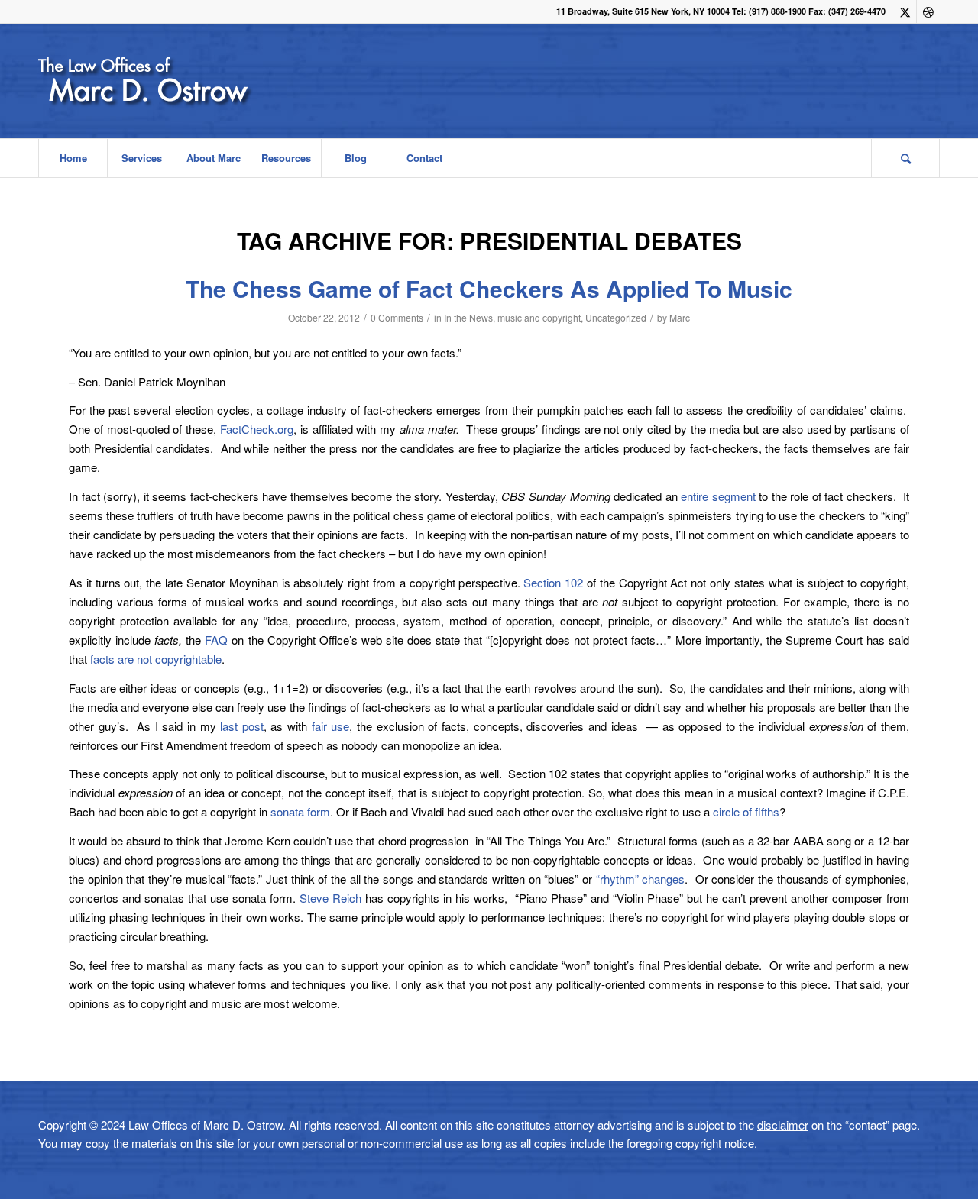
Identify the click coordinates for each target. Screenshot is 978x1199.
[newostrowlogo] (186, 81)
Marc (679, 317)
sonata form (300, 811)
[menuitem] (72, 158)
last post (242, 726)
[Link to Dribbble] (928, 11)
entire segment (718, 496)
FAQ (214, 640)
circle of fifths (746, 811)
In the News (468, 317)
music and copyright (539, 317)
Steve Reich (330, 898)
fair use (331, 726)
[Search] (905, 158)
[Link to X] (905, 11)
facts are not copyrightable (156, 659)
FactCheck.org (256, 429)
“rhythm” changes (638, 879)
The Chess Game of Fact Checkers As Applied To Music (489, 288)
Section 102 (553, 582)
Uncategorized (615, 317)
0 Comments (397, 317)
